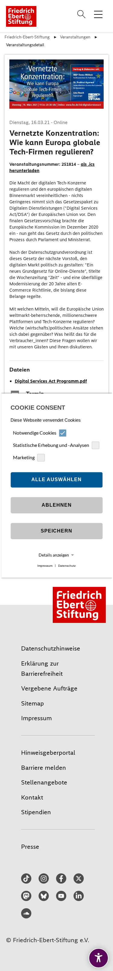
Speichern (56, 531)
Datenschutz (67, 565)
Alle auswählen (56, 479)
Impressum (44, 565)
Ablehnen (57, 505)
